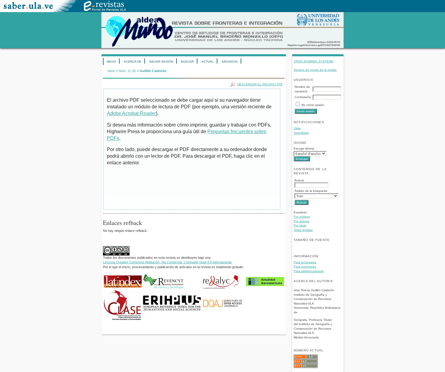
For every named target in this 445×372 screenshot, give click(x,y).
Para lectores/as (305, 262)
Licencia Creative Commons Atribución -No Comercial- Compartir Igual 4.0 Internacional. (167, 262)
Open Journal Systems (313, 61)
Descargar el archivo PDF (260, 84)
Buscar (187, 61)
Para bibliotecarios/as (309, 271)
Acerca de (132, 61)
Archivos (230, 61)
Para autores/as (305, 266)
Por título (300, 225)
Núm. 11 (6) (127, 71)
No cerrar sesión (313, 105)
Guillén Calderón (153, 71)
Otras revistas (303, 230)
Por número (302, 216)
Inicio (111, 61)
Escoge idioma (304, 148)
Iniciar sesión (161, 61)
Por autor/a (301, 221)
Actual (208, 61)
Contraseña (303, 97)
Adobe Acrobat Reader (131, 113)
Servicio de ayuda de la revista (315, 69)
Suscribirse (301, 132)
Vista (297, 128)
